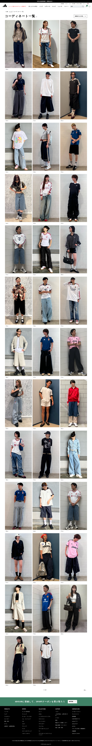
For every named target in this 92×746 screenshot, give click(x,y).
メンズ (41, 6)
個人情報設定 (21, 740)
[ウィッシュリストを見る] (89, 6)
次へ (85, 690)
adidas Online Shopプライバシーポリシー (53, 740)
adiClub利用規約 (28, 740)
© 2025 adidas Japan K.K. (46, 744)
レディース (47, 6)
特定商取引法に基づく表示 (68, 740)
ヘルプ (70, 3)
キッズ (54, 6)
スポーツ (66, 6)
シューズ (60, 6)
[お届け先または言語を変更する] (87, 4)
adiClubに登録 (79, 3)
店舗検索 (62, 3)
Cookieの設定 (15, 740)
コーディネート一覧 (18, 11)
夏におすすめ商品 (33, 6)
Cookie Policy (77, 740)
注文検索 (73, 3)
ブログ (66, 3)
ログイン (84, 3)
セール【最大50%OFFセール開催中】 (17, 6)
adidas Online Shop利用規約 (38, 740)
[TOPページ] (5, 5)
